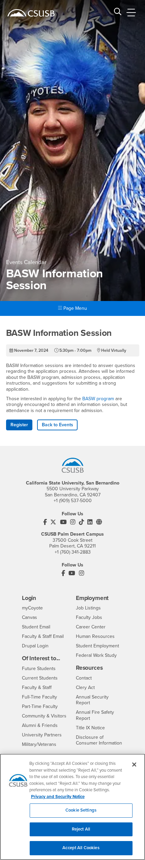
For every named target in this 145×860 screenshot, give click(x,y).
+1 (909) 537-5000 (73, 500)
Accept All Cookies (80, 848)
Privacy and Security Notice (58, 796)
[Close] (134, 764)
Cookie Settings (80, 810)
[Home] (31, 13)
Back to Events (57, 425)
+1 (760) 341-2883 (73, 552)
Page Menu (74, 308)
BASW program (98, 399)
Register (19, 425)
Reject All (81, 829)
